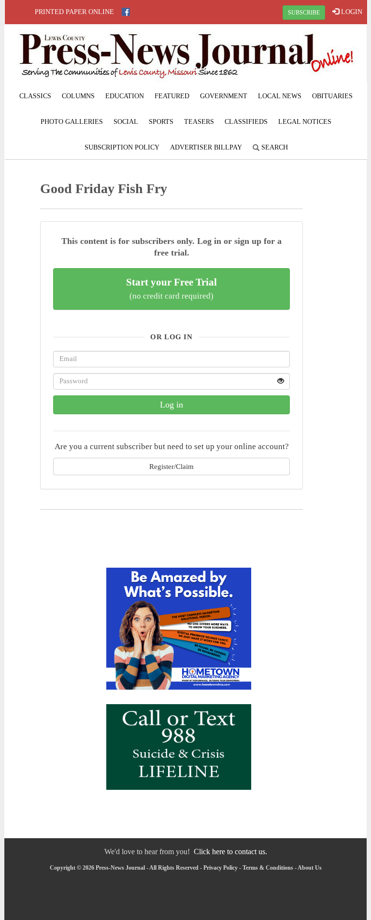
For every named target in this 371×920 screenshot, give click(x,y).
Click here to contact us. (230, 851)
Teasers (199, 121)
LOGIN (350, 11)
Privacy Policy (220, 867)
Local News (279, 96)
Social (126, 121)
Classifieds (246, 121)
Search (273, 147)
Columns (78, 96)
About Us (310, 867)
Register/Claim (171, 466)
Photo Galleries (72, 121)
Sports (161, 121)
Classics (35, 96)
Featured (172, 96)
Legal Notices (304, 121)
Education (124, 96)
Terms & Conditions (268, 867)
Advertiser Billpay (206, 147)
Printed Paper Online (74, 11)
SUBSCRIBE (304, 12)
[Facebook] (126, 12)
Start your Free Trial (171, 288)
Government (223, 96)
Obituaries (332, 96)
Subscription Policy (122, 147)
